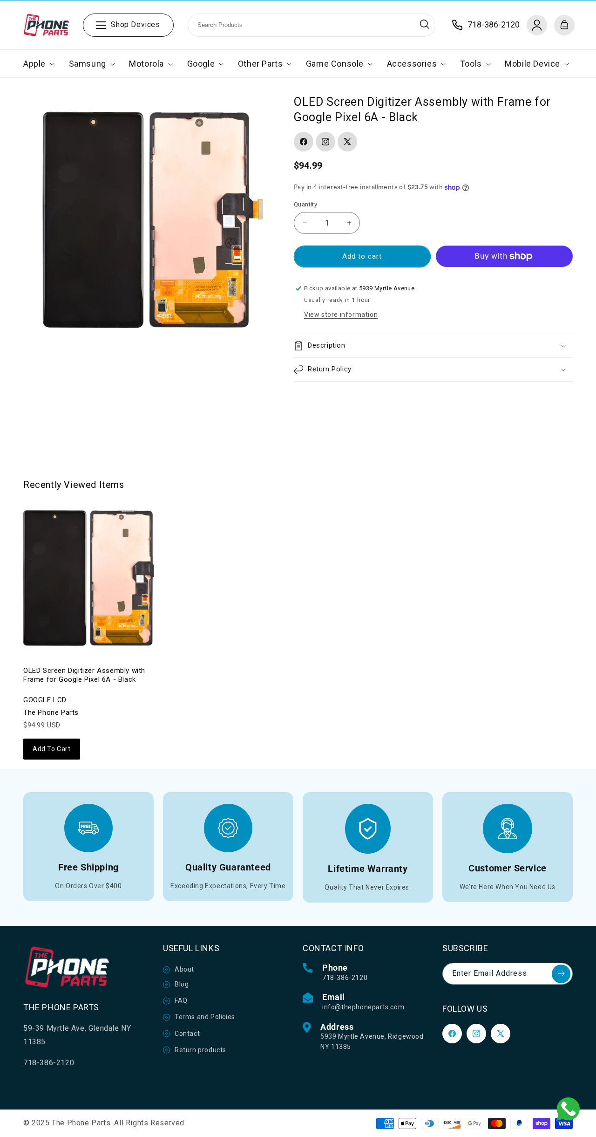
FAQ (181, 1000)
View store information (341, 314)
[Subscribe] (561, 974)
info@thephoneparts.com (363, 1007)
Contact (187, 1033)
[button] (38, 63)
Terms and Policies (205, 1017)
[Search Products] (424, 24)
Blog (182, 984)
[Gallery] (147, 218)
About (184, 969)
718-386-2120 (344, 977)
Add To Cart (52, 749)
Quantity (305, 204)
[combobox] (311, 25)
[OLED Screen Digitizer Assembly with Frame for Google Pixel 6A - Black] (88, 578)
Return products (200, 1050)
